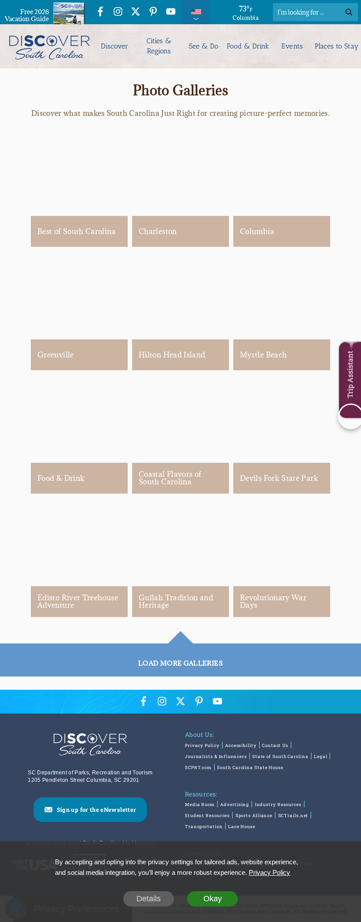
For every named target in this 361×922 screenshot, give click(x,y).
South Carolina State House (250, 767)
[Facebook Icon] (100, 12)
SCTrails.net (293, 815)
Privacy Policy (202, 745)
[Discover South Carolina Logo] (48, 46)
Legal (321, 756)
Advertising (234, 804)
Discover (114, 46)
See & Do (203, 46)
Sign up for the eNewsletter (96, 810)
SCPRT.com (198, 767)
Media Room (200, 804)
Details (148, 898)
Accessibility (241, 745)
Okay (212, 898)
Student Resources (207, 815)
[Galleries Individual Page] (79, 172)
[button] (180, 635)
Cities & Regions (159, 46)
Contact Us (275, 745)
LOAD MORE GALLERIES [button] (180, 663)
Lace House (241, 826)
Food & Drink (248, 46)
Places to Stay (336, 46)
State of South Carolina (280, 756)
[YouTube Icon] (171, 12)
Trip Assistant (349, 374)
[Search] (349, 12)
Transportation (204, 826)
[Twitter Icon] (136, 12)
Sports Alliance (254, 815)
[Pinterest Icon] (153, 12)
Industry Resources (278, 804)
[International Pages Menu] (195, 12)
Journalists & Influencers (216, 756)
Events (292, 46)
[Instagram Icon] (118, 12)
